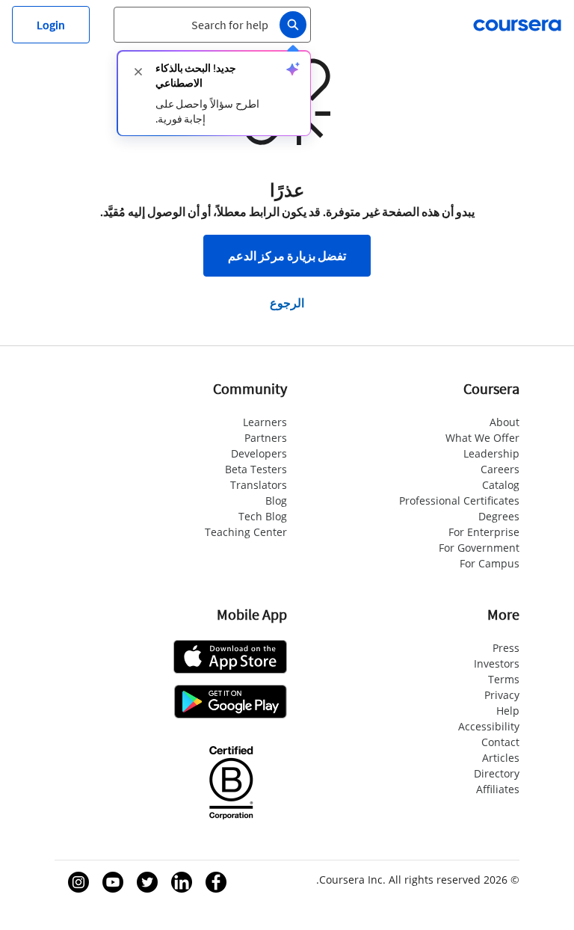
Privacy (501, 695)
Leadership (491, 453)
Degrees (498, 516)
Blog (276, 500)
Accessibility (488, 726)
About (504, 422)
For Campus (489, 563)
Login (51, 24)
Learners (265, 422)
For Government (479, 548)
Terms (503, 679)
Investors (496, 663)
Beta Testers (256, 469)
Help (507, 710)
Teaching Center (246, 532)
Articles (500, 758)
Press (506, 648)
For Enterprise (483, 532)
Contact (500, 742)
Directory (496, 773)
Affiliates (497, 789)
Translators (258, 485)
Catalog (500, 485)
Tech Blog (262, 516)
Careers (500, 469)
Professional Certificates (459, 500)
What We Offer (482, 438)
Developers (259, 453)
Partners (265, 438)
